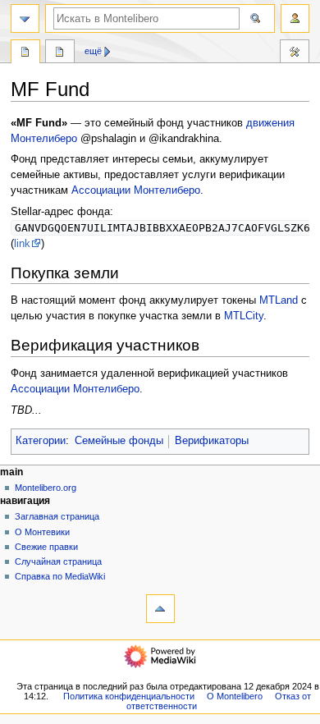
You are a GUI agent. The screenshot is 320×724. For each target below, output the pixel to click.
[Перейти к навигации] (25, 18)
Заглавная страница (57, 516)
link (22, 244)
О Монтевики (42, 532)
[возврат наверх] (160, 608)
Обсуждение (60, 53)
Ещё (93, 51)
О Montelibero (235, 696)
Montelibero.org (45, 488)
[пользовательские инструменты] (295, 18)
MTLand (278, 300)
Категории (41, 441)
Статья (25, 53)
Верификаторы (212, 441)
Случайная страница (58, 561)
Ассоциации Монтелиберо (135, 190)
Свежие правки (46, 547)
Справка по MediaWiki (60, 576)
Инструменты (295, 53)
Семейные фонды (119, 441)
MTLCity (243, 316)
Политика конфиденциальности (128, 696)
